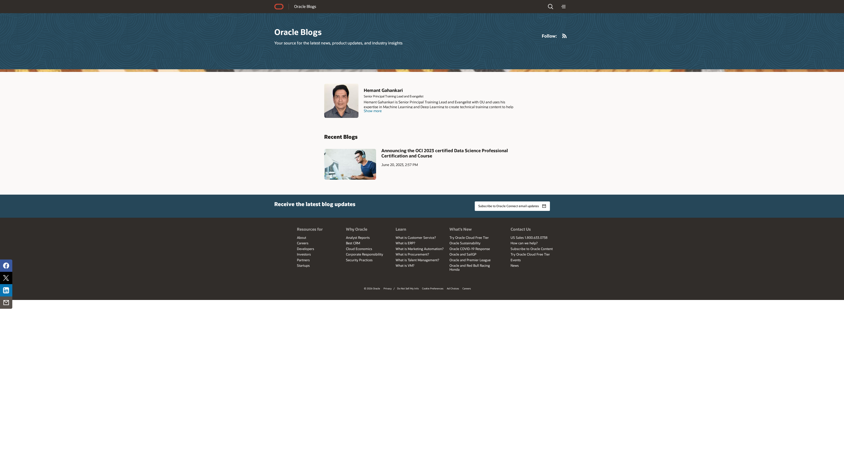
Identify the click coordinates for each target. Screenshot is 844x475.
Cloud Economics (359, 249)
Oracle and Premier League (470, 260)
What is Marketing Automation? (420, 249)
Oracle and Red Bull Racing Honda (469, 267)
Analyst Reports (358, 237)
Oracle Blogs (305, 6)
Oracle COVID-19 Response (469, 249)
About (301, 237)
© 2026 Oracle (372, 288)
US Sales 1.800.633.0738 (529, 237)
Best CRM (353, 243)
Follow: (549, 36)
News (515, 265)
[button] (550, 6)
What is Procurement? (412, 254)
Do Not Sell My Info (408, 288)
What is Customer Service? (416, 237)
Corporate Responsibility (364, 254)
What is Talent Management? (417, 260)
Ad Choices (453, 288)
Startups (303, 265)
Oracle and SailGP (462, 254)
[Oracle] (279, 6)
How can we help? (524, 243)
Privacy (388, 288)
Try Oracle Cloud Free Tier (469, 237)
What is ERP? (405, 243)
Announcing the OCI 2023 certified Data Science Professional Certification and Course (444, 153)
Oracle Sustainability (464, 243)
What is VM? (405, 265)
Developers (305, 249)
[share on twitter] (6, 278)
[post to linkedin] (6, 290)
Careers (302, 243)
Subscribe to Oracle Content (532, 249)
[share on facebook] (6, 265)
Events (516, 260)
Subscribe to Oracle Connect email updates (508, 206)
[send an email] (6, 302)
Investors (304, 254)
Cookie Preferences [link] (432, 288)
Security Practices (359, 260)
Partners (303, 260)
